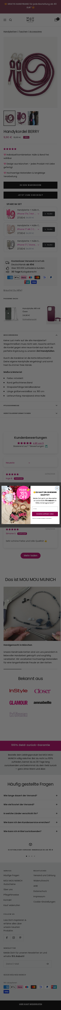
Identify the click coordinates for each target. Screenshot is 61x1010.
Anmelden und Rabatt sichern (45, 514)
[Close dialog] (57, 488)
